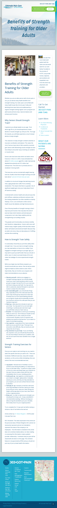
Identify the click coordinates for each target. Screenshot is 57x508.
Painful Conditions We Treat (17, 469)
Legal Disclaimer (7, 506)
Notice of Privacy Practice (19, 503)
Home (7, 468)
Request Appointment (27, 473)
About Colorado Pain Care (7, 473)
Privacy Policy (6, 503)
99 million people (13, 161)
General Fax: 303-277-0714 (7, 489)
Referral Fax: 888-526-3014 (7, 483)
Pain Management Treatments (17, 475)
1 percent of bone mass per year (20, 177)
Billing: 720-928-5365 (7, 495)
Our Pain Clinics (7, 478)
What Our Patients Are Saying (44, 143)
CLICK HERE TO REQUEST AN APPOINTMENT (45, 93)
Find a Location (45, 135)
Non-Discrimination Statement (27, 478)
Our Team (16, 490)
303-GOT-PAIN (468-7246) (44, 111)
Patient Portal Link (17, 485)
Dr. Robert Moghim (20, 414)
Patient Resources (17, 480)
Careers (26, 468)
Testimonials (27, 470)
